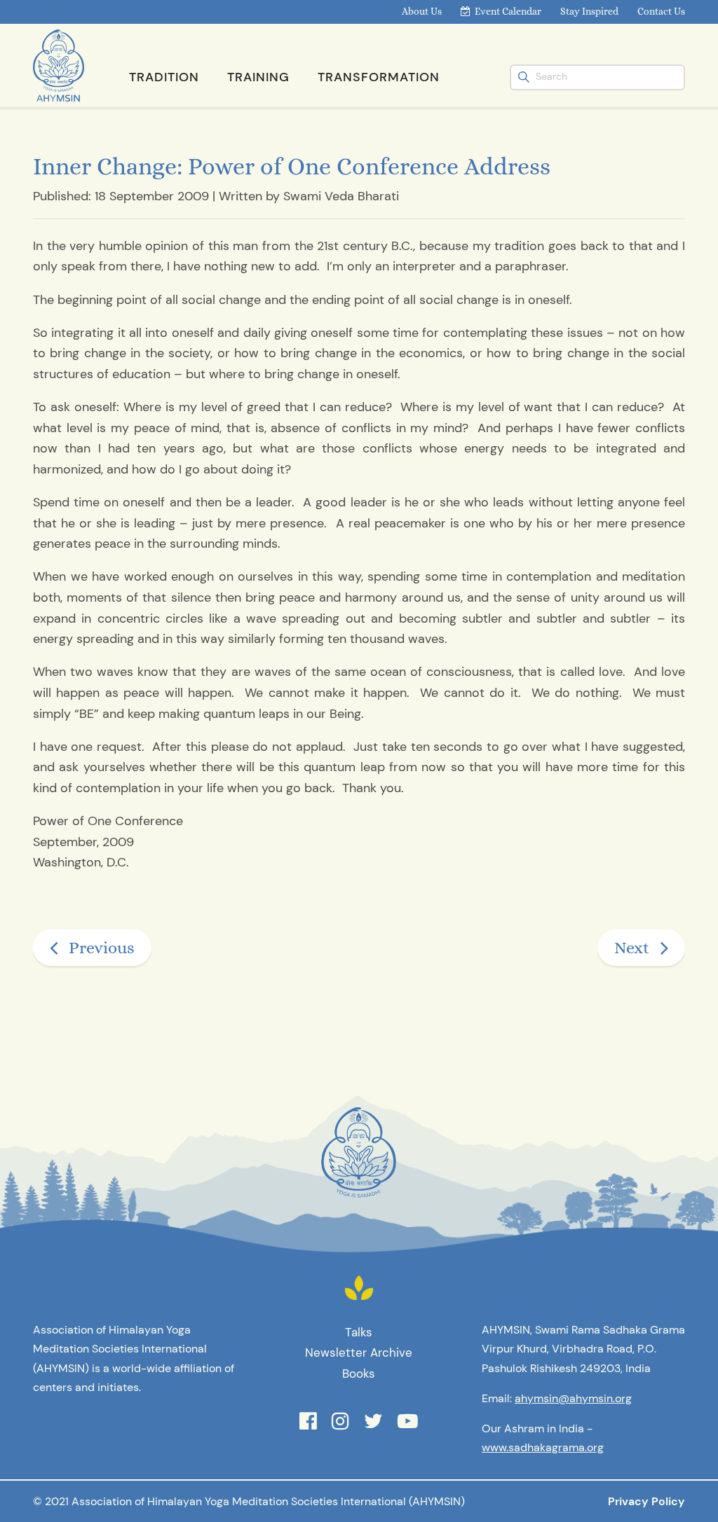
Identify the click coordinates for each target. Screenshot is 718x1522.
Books (358, 1373)
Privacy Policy (646, 1501)
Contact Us (661, 11)
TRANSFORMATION (379, 77)
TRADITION (164, 77)
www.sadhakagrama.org (543, 1447)
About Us (422, 11)
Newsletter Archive (358, 1352)
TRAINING (258, 77)
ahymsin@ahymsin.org (573, 1398)
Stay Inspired (589, 11)
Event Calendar (508, 11)
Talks (358, 1332)
